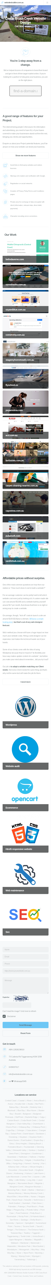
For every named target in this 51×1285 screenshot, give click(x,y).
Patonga (21, 1207)
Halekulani (23, 1157)
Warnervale (35, 1243)
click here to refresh (28, 1011)
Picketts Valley (32, 1210)
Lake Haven (39, 1173)
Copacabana (31, 1130)
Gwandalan (11, 1157)
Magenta (38, 1183)
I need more (26, 682)
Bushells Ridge (31, 1117)
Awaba (30, 1104)
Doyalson (23, 1137)
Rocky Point (23, 1216)
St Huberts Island (37, 1216)
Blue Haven (31, 1111)
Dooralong (13, 1137)
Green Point (14, 1154)
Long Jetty (31, 1180)
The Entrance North (36, 1230)
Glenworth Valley (19, 1150)
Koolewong (18, 1173)
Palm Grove (37, 1203)
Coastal (21, 1101)
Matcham (40, 1190)
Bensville (24, 1107)
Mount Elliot (11, 1197)
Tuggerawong (12, 1236)
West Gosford (38, 1246)
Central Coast (10, 1101)
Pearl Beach (32, 1207)
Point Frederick (22, 1213)
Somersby (10, 1223)
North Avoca (38, 1200)
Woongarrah (24, 1250)
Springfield (29, 1223)
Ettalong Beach (35, 1144)
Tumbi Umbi (25, 1236)
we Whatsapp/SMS (17, 1081)
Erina (11, 1144)
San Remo (14, 1220)
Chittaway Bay (24, 1127)
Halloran (32, 1157)
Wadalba (28, 1240)
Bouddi (18, 1114)
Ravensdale (11, 1216)
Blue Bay (21, 1111)
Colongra (20, 1130)
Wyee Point (28, 1253)
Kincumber (12, 1170)
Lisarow (36, 1177)
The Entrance (20, 1230)
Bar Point (39, 1104)
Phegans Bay (19, 1210)
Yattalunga (31, 1260)
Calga (42, 1117)
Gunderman (37, 1154)
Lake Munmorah (12, 1177)
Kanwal (28, 1163)
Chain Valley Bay (24, 1124)
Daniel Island (28, 1134)
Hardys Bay (18, 1160)
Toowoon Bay (16, 1233)
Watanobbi (11, 1246)
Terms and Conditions (36, 1276)
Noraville (27, 1200)
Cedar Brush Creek (28, 1120)
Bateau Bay (14, 1107)
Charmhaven (38, 1124)
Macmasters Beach (25, 1183)
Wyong (14, 1256)
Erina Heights (21, 1144)
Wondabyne (12, 1250)
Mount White (24, 1197)
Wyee (19, 1253)
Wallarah (14, 1243)
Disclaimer (11, 1016)
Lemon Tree (26, 1177)
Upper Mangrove (15, 1240)
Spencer (19, 1223)
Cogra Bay (10, 1130)
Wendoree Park (24, 1246)
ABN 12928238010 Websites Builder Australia (18, 1273)
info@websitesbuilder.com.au (20, 1074)
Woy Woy (35, 1250)
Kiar (42, 1163)
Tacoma (17, 1226)
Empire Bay (38, 1140)
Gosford (41, 1150)
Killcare (24, 1167)
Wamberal (24, 1243)
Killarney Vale (13, 1167)
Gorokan (32, 1150)
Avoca (10, 1104)
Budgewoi (27, 1114)
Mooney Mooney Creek (33, 1193)
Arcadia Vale (20, 1104)
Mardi (24, 1190)
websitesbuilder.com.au (13, 3)
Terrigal (10, 1230)
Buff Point (19, 1117)
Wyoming (38, 1253)
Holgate (28, 1160)
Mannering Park (13, 1190)
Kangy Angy (17, 1163)
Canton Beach (13, 1120)
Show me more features (25, 156)
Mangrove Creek (16, 1187)
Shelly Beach (35, 1220)
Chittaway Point (38, 1127)
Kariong (36, 1163)
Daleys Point (16, 1134)
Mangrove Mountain (33, 1187)
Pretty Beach (35, 1213)
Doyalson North (35, 1137)
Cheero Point (11, 1127)
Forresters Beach (15, 1147)
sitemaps (39, 1269)
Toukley (27, 1233)
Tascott (39, 1226)
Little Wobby (20, 1180)
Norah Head (17, 1200)
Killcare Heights (36, 1167)
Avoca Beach (39, 1101)
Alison (29, 1101)
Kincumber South (26, 1170)
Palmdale (12, 1207)
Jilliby (8, 1163)
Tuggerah (36, 1233)
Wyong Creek (24, 1256)
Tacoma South (28, 1226)
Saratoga (24, 1220)
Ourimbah (26, 1203)
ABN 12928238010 (16, 1050)
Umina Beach (37, 1236)
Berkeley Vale (35, 1107)
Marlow (31, 1190)
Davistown (40, 1134)
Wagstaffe (38, 1240)
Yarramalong (19, 1260)
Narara (33, 1197)
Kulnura (28, 1173)
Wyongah (36, 1256)
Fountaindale (29, 1147)
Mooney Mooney (15, 1193)
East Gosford (26, 1140)
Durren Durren (13, 1140)
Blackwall (11, 1111)
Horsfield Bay (38, 1160)
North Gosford (14, 1203)
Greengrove (25, 1154)
